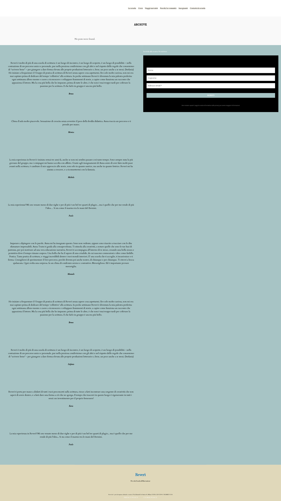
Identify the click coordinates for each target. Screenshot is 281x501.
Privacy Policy (131, 498)
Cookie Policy (150, 498)
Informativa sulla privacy (211, 105)
